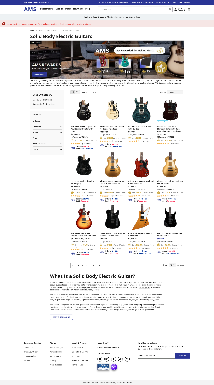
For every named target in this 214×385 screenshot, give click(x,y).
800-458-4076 (112, 347)
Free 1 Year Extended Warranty (179, 2)
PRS (156, 83)
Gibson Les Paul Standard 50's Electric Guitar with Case (112, 182)
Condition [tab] (37, 126)
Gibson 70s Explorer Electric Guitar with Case (140, 234)
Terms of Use (77, 365)
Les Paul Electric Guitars (42, 100)
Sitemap (53, 360)
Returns (27, 360)
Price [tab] (35, 138)
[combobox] (135, 9)
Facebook (113, 359)
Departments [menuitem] (46, 8)
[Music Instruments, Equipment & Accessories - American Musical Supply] (30, 9)
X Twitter (127, 359)
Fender (136, 83)
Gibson (129, 83)
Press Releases (56, 365)
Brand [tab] (35, 132)
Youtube (99, 359)
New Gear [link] (78, 8)
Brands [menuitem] (59, 8)
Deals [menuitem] (68, 8)
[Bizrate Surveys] (105, 369)
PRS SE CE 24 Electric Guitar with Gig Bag (140, 127)
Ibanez (151, 83)
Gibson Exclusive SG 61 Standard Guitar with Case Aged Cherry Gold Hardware (169, 128)
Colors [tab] (35, 149)
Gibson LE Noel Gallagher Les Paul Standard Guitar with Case (83, 128)
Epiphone (143, 83)
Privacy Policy (77, 347)
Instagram (106, 359)
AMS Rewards (55, 356)
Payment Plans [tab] (39, 144)
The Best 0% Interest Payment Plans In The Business (148, 2)
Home (32, 31)
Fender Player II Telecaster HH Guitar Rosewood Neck (112, 234)
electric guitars (144, 287)
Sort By (163, 92)
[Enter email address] (158, 355)
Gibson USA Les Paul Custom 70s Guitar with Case (112, 127)
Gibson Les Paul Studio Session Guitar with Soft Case (83, 234)
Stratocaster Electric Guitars (44, 104)
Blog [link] (87, 8)
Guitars (40, 31)
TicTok (120, 359)
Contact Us (28, 347)
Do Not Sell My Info (80, 352)
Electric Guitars (52, 31)
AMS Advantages (56, 347)
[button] (188, 9)
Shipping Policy (30, 356)
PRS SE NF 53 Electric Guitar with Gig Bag (82, 182)
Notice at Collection (80, 360)
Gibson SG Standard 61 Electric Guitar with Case (141, 182)
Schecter (162, 83)
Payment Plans (56, 352)
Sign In (181, 9)
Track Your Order (31, 352)
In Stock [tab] (36, 121)
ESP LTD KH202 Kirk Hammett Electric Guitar (170, 234)
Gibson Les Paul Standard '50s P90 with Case (170, 182)
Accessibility (76, 356)
